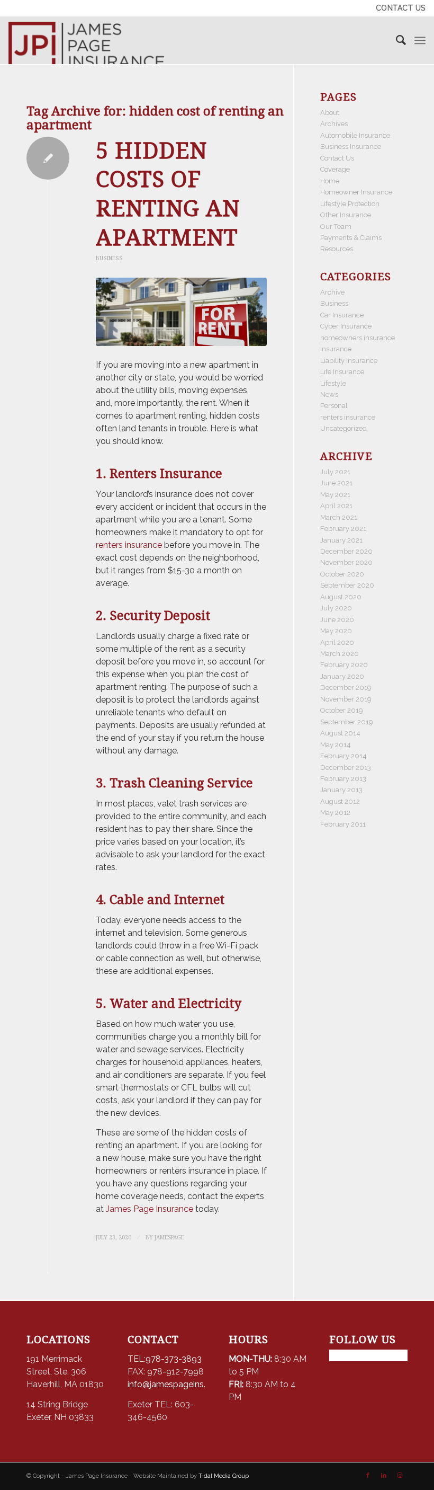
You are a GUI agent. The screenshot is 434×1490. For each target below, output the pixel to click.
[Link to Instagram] (400, 1476)
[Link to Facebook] (368, 1476)
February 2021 (343, 529)
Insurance (335, 349)
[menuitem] (398, 8)
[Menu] (420, 40)
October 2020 (342, 574)
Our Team (335, 226)
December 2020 (346, 551)
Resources (336, 249)
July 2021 (335, 472)
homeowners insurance (357, 338)
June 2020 (337, 620)
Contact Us (337, 158)
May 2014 (335, 745)
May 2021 (335, 495)
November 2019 (346, 699)
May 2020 (336, 631)
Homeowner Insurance (356, 192)
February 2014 (343, 756)
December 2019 (346, 687)
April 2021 (336, 506)
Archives (334, 124)
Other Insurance (345, 215)
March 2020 (339, 654)
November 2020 (346, 562)
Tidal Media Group (223, 1476)
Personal (334, 406)
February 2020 (344, 665)
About (329, 113)
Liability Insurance (348, 361)
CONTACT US (401, 8)
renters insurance (129, 545)
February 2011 (343, 824)
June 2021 (336, 483)
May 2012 (335, 813)
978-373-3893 (174, 1359)
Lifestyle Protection (349, 204)
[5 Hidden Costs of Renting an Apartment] (181, 312)
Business (109, 258)
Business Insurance (350, 146)
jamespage (169, 1237)
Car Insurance (342, 315)
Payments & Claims (351, 238)
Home (329, 181)
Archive (332, 292)
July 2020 (336, 608)
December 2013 (345, 767)
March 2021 (338, 517)
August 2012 (340, 801)
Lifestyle (333, 383)
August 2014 (340, 733)
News (329, 394)
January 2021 (341, 540)
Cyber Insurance (346, 326)
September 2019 (346, 722)
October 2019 (341, 710)
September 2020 (347, 585)
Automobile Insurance (355, 135)
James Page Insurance (148, 1209)
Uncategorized (343, 428)
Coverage (335, 169)
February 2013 (343, 779)
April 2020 (337, 642)
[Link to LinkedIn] (384, 1476)
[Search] (395, 40)
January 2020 (342, 676)
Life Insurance (342, 372)
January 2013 (341, 790)
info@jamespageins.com (175, 1384)
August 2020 (340, 597)
